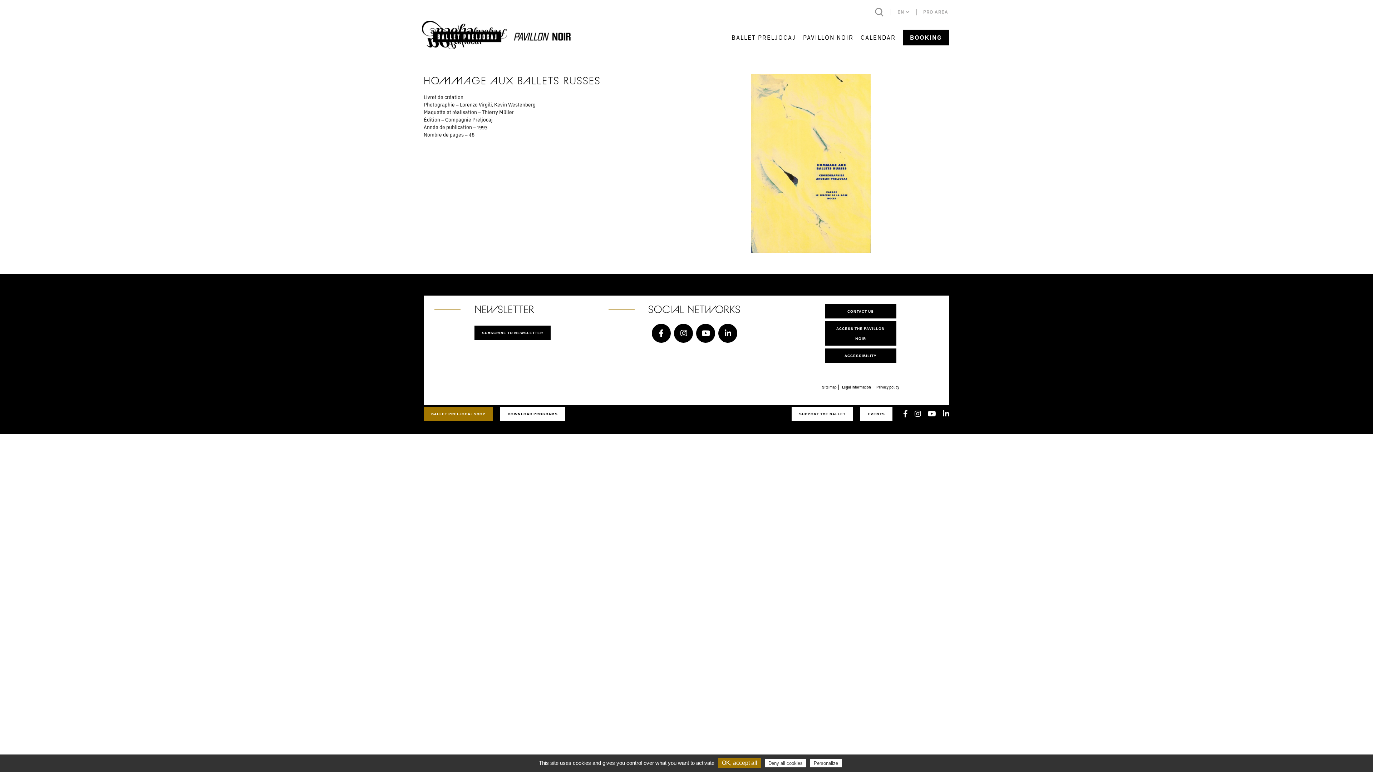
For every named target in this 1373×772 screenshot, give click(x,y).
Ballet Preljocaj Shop (458, 413)
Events (876, 413)
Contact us (860, 311)
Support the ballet (822, 413)
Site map (829, 387)
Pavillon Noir (828, 37)
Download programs (533, 413)
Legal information (856, 387)
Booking (926, 37)
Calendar (878, 37)
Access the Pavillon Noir (860, 333)
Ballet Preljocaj (764, 37)
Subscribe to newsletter (512, 332)
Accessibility (861, 355)
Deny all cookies (785, 763)
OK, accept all (739, 763)
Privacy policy (887, 387)
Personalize (826, 763)
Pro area (935, 12)
